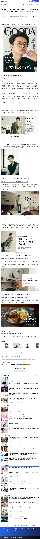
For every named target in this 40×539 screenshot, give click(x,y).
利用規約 (32, 528)
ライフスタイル (19, 356)
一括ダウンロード (21, 352)
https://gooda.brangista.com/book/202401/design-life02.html (14, 221)
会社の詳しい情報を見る (20, 370)
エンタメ (8, 4)
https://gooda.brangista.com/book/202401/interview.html (13, 139)
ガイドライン (13, 530)
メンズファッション (18, 360)
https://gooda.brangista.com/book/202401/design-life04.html (14, 258)
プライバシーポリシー (6, 530)
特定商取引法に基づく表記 (25, 528)
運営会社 (3, 528)
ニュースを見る (35, 375)
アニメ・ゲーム (17, 4)
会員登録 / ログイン (35, 1)
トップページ (4, 525)
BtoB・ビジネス (23, 4)
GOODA (4, 360)
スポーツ (12, 4)
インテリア (7, 360)
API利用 (19, 530)
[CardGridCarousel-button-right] (39, 346)
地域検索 (4, 4)
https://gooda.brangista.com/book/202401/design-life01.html (14, 181)
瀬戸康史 (29, 360)
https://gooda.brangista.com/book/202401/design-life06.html (14, 297)
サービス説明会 (16, 528)
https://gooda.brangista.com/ (7, 78)
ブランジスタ (12, 360)
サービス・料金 (9, 528)
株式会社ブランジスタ (35, 19)
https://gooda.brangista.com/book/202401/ (10, 105)
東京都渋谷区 (9, 362)
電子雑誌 (33, 360)
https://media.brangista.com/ (9, 331)
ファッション (10, 356)
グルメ (34, 4)
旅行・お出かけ (29, 4)
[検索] (29, 1)
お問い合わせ (24, 530)
